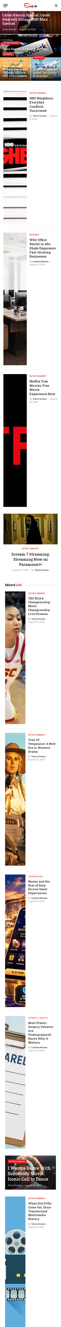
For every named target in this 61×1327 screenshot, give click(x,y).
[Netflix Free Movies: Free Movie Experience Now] (15, 440)
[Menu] (5, 5)
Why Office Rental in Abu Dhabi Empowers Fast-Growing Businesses (42, 248)
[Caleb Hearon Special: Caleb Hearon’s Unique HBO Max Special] (30, 22)
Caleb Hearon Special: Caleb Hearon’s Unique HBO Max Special (26, 19)
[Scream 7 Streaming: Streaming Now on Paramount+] (30, 529)
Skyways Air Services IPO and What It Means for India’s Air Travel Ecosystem (45, 69)
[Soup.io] (30, 5)
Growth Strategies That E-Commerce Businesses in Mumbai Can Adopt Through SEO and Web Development (15, 68)
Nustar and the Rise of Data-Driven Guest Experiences (39, 887)
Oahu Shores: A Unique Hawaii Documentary (24, 51)
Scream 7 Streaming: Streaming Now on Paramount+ (31, 559)
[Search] (56, 5)
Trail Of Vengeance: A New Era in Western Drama (42, 745)
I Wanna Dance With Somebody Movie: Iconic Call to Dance (29, 1173)
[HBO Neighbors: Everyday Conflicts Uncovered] (15, 157)
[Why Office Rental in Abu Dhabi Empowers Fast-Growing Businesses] (15, 299)
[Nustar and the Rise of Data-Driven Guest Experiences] (15, 940)
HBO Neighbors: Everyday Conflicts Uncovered (41, 104)
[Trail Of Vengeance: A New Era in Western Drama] (15, 799)
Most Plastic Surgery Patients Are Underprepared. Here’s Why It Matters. (40, 1032)
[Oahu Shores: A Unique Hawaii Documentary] (30, 45)
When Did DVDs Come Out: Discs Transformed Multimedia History (40, 1211)
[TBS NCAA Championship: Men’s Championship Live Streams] (15, 657)
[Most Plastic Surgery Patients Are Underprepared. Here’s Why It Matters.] (15, 1082)
